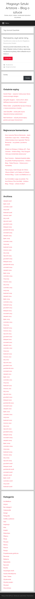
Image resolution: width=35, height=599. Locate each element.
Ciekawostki (7, 510)
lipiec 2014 (6, 299)
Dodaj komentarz (11, 67)
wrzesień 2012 (7, 342)
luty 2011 (6, 391)
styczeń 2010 (7, 429)
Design (5, 513)
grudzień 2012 (7, 336)
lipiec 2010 (6, 411)
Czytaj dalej (8, 58)
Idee (4, 521)
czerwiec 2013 (7, 322)
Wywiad (6, 585)
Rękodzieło (6, 562)
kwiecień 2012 (7, 354)
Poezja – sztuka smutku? (17, 184)
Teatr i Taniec (7, 576)
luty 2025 (6, 253)
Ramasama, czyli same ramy (15, 38)
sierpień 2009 (7, 440)
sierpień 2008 (7, 475)
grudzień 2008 (7, 463)
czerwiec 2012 (7, 348)
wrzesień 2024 (7, 267)
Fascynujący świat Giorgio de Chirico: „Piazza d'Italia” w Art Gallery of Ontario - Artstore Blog (17, 172)
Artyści (5, 504)
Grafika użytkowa (8, 519)
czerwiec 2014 (7, 302)
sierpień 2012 (7, 345)
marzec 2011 (7, 388)
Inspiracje (6, 524)
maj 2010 (6, 417)
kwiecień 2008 (7, 486)
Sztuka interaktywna (9, 573)
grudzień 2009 (7, 432)
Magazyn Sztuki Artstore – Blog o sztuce (17, 8)
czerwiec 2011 (7, 380)
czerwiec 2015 (7, 287)
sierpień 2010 (7, 408)
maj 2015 (6, 290)
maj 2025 (6, 244)
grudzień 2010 (7, 397)
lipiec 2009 (6, 443)
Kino (4, 527)
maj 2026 (6, 209)
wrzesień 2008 (7, 472)
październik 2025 (8, 230)
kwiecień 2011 (7, 385)
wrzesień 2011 (7, 371)
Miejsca (5, 536)
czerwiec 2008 (7, 481)
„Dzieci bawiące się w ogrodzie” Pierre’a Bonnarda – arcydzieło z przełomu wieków (17, 142)
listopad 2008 (7, 466)
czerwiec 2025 (7, 241)
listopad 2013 (7, 310)
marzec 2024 (7, 282)
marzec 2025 (7, 250)
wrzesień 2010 (7, 406)
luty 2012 (6, 359)
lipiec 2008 (6, 478)
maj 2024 (6, 279)
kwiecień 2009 (7, 452)
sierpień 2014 (7, 296)
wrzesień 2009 (7, 437)
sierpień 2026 (7, 201)
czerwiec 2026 (7, 207)
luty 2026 (6, 218)
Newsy (5, 545)
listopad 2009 (7, 435)
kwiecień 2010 (7, 420)
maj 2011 (6, 383)
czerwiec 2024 (7, 276)
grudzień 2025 (7, 224)
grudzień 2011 (7, 365)
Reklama (6, 559)
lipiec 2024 (6, 273)
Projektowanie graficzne (10, 553)
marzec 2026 (7, 215)
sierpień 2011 (7, 374)
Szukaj (5, 74)
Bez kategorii (7, 507)
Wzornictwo (7, 588)
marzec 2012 (7, 357)
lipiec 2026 (6, 204)
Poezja (5, 550)
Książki (5, 530)
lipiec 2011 (6, 377)
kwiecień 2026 (7, 212)
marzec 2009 (7, 455)
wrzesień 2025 (7, 232)
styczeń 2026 (7, 221)
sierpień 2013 (7, 316)
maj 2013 (6, 325)
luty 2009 (6, 458)
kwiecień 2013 (7, 328)
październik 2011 (8, 368)
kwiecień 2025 (7, 247)
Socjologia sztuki (8, 570)
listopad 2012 (7, 339)
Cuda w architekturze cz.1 (23, 174)
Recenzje (6, 556)
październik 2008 (8, 469)
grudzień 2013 (7, 308)
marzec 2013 (7, 331)
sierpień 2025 (7, 235)
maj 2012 (6, 351)
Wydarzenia (9, 65)
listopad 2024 (7, 261)
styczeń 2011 (7, 394)
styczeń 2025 (7, 256)
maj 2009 (6, 449)
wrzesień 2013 (7, 313)
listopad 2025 (7, 227)
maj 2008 (6, 484)
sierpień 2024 (7, 270)
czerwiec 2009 (7, 446)
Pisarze (5, 547)
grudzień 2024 (7, 259)
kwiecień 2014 (7, 305)
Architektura (7, 501)
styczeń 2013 (7, 334)
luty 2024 (6, 284)
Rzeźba (5, 568)
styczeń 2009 (7, 460)
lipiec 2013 (6, 319)
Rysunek (6, 565)
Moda (5, 539)
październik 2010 (8, 403)
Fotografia (6, 516)
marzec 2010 (7, 423)
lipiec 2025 (6, 238)
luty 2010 (6, 426)
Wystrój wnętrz (8, 582)
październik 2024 (8, 264)
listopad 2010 (7, 400)
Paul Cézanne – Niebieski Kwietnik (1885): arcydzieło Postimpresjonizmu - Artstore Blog (18, 160)
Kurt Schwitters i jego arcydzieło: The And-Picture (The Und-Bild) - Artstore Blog (16, 181)
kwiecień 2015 (7, 293)
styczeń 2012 (7, 362)
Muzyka (5, 542)
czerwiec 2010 (7, 414)
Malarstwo (6, 533)
